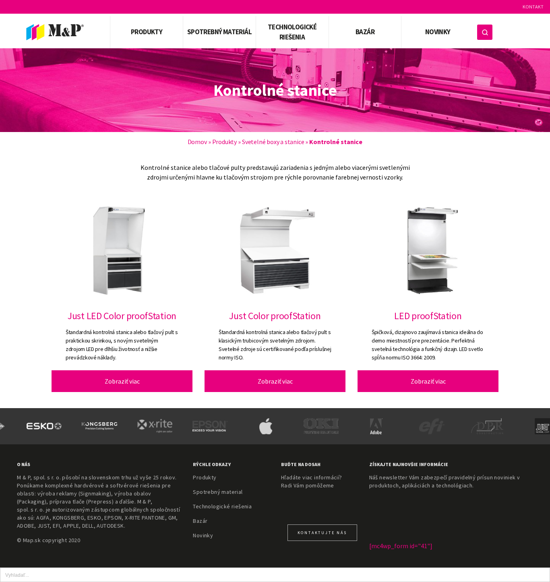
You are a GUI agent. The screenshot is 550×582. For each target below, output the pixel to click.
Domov (197, 142)
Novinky (438, 31)
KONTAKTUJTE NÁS (322, 532)
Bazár (365, 31)
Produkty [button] (146, 31)
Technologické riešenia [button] (292, 32)
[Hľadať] (484, 32)
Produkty (224, 142)
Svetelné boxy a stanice (273, 142)
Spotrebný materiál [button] (219, 31)
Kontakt (533, 7)
